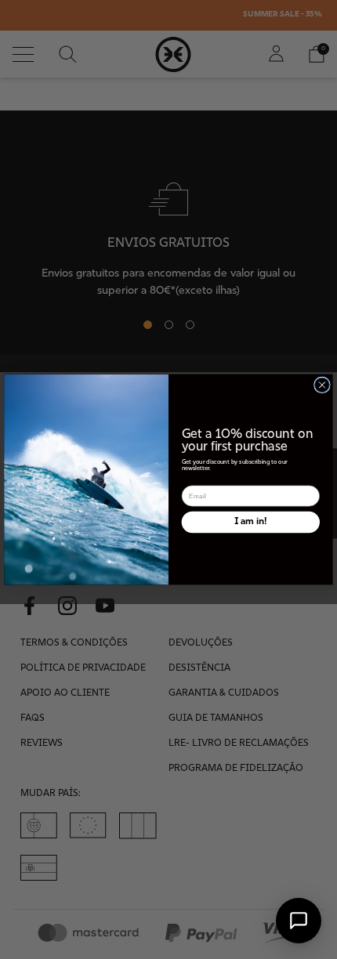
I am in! (250, 522)
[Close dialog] (322, 385)
